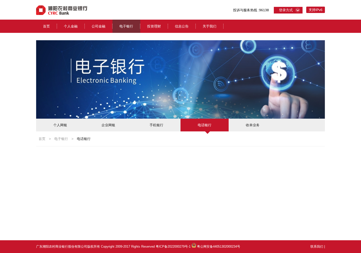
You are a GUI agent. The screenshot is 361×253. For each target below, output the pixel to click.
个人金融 (71, 26)
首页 (46, 26)
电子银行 (126, 26)
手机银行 (156, 125)
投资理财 (154, 26)
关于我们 (209, 26)
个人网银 (60, 125)
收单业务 (253, 125)
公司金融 (98, 26)
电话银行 (204, 125)
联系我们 (316, 246)
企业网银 (108, 125)
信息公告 (182, 26)
